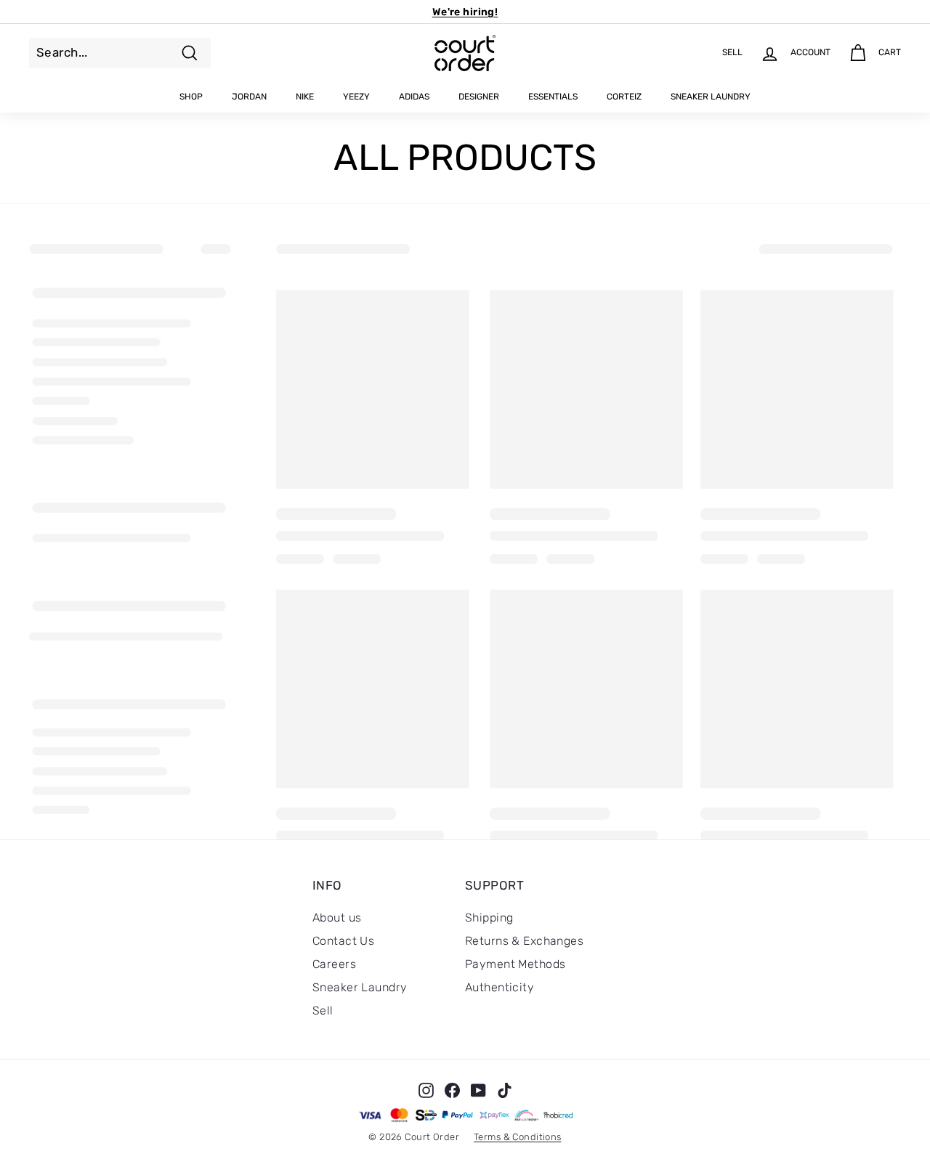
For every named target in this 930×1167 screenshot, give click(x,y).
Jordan (249, 97)
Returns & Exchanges (524, 941)
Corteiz (624, 97)
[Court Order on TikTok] (504, 1090)
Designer (478, 97)
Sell (322, 1010)
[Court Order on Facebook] (452, 1090)
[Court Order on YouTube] (478, 1090)
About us (336, 917)
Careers (334, 964)
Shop (191, 97)
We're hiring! (465, 12)
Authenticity (499, 987)
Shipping (489, 917)
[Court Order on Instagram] (426, 1090)
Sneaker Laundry (711, 97)
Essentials (553, 97)
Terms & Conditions (518, 1136)
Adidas (414, 97)
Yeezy (356, 97)
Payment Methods (515, 964)
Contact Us (343, 941)
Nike (305, 97)
